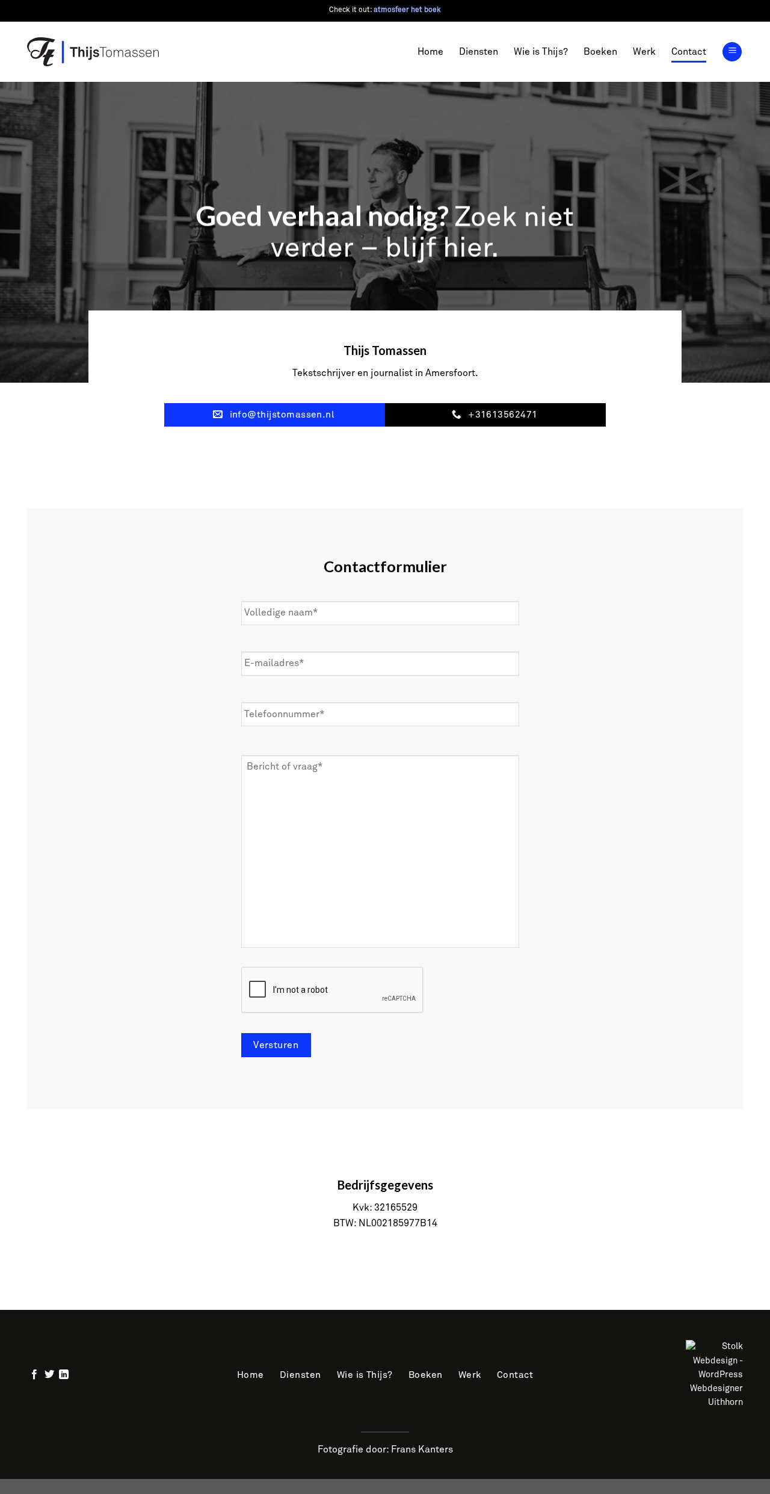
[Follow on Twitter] (49, 1374)
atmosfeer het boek (407, 10)
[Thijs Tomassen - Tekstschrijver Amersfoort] (93, 51)
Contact (688, 52)
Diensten (478, 52)
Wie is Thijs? (541, 52)
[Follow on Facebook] (34, 1374)
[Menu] (732, 52)
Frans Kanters (422, 1449)
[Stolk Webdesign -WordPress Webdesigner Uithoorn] (645, 1374)
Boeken (600, 52)
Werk (644, 52)
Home (430, 52)
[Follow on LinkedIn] (64, 1374)
